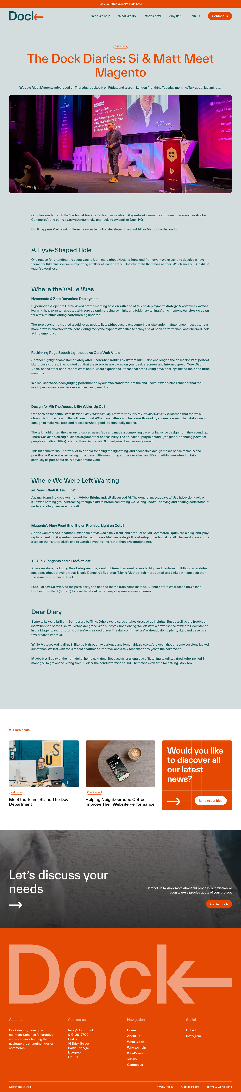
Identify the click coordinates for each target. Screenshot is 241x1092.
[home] (26, 16)
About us (133, 1036)
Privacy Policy (164, 1086)
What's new (152, 15)
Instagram (193, 1036)
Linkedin (192, 1030)
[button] (175, 15)
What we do (127, 15)
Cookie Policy (190, 1086)
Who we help (100, 15)
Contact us (135, 1064)
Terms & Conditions (219, 1086)
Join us (195, 15)
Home (131, 1030)
